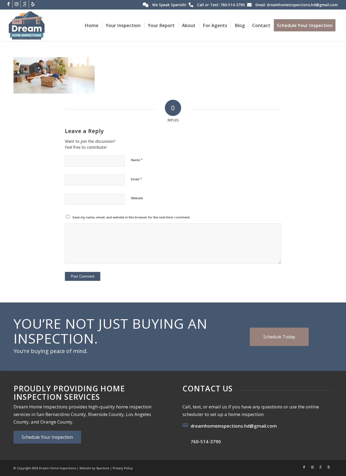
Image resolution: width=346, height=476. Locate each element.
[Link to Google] (25, 4)
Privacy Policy (123, 468)
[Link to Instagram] (17, 4)
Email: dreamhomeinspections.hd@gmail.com (296, 4)
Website (137, 198)
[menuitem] (91, 25)
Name (137, 159)
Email (136, 179)
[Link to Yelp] (33, 4)
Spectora (102, 468)
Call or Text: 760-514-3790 (221, 4)
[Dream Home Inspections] (26, 25)
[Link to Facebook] (8, 4)
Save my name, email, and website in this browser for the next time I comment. (131, 217)
